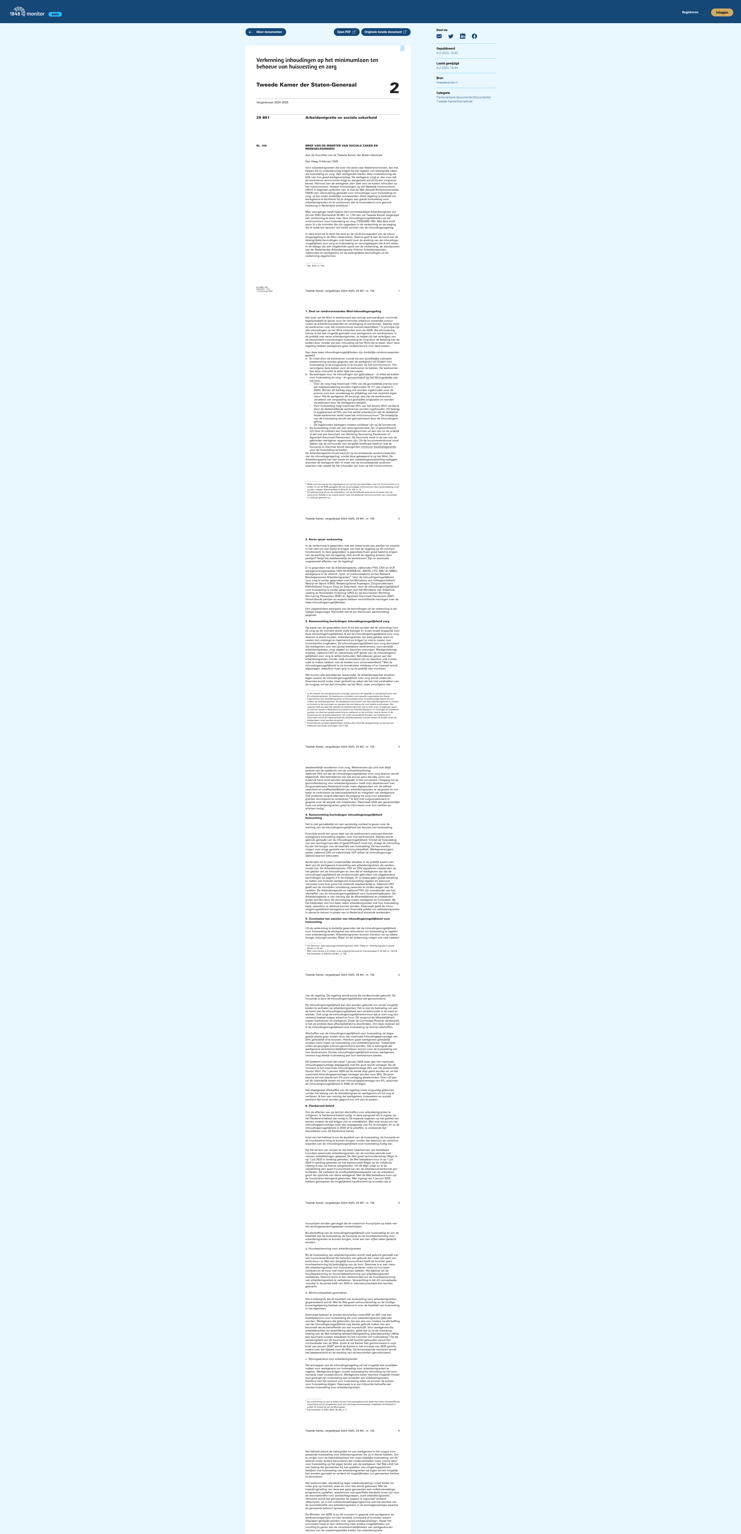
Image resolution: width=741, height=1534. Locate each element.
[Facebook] (477, 37)
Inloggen (722, 12)
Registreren (690, 12)
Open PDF (344, 32)
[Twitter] (453, 37)
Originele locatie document (384, 32)
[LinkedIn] (465, 37)
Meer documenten (269, 32)
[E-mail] (441, 37)
